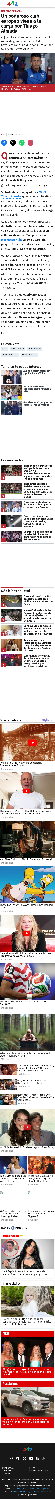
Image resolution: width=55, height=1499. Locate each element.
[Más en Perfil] (18, 1228)
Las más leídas (12, 460)
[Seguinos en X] (24, 1459)
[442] (27, 1449)
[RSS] (37, 1458)
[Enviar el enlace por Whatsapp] (22, 143)
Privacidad (6, 1473)
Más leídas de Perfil (15, 591)
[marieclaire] (27, 1284)
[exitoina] (27, 1236)
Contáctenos (7, 1471)
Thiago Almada (17, 349)
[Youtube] (31, 1458)
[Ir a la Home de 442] (12, 5)
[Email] (30, 143)
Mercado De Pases (10, 355)
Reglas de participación (38, 1471)
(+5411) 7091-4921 (20, 1492)
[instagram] (11, 1459)
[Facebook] (17, 1459)
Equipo (32, 1468)
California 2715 (19, 1489)
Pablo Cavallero (29, 355)
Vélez (4, 349)
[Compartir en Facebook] (4, 143)
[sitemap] (43, 1458)
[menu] (3, 4)
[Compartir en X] (13, 143)
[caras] (27, 1334)
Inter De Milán (35, 349)
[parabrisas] (27, 1384)
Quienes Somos (8, 1468)
